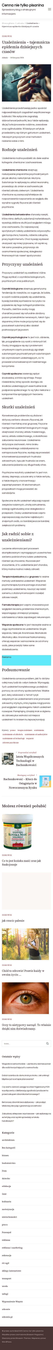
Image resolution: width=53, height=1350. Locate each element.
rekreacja (6, 1255)
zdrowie (7, 36)
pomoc (13, 730)
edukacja (6, 1186)
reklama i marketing (12, 1247)
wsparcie (30, 738)
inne (4, 1193)
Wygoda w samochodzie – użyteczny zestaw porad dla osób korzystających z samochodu (26, 1066)
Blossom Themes (23, 1338)
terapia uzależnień (24, 730)
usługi (5, 1293)
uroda (5, 1286)
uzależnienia (39, 730)
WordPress (6, 1342)
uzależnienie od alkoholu (13, 734)
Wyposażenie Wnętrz (12, 1301)
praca (5, 1224)
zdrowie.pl (7, 1316)
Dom (4, 1170)
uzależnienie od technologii (13, 738)
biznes (5, 1155)
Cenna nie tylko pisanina (23, 5)
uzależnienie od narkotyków (36, 734)
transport (6, 1278)
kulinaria (6, 1201)
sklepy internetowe (11, 1270)
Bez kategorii (8, 1147)
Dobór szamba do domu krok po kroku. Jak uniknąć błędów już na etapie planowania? (25, 1077)
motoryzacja (8, 1209)
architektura (8, 1140)
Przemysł (6, 1232)
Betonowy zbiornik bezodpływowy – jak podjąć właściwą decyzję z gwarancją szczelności (24, 1104)
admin (5, 57)
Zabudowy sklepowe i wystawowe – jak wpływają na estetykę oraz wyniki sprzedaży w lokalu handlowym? (26, 1117)
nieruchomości (9, 1216)
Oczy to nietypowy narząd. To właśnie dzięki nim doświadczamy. (26, 1027)
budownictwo (8, 1163)
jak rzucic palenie (13, 921)
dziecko (6, 1178)
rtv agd (5, 1263)
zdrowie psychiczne (11, 743)
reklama (6, 1240)
